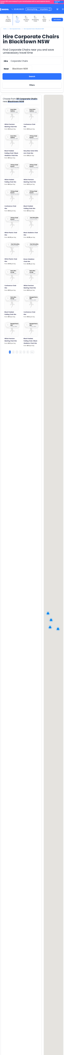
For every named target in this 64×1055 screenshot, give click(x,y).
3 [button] (16, 352)
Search (32, 76)
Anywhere (44, 9)
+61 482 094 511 (19, 9)
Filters (32, 85)
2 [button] (13, 352)
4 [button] (20, 352)
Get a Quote (57, 19)
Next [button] (32, 352)
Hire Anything (32, 9)
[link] (8, 19)
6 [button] (27, 352)
